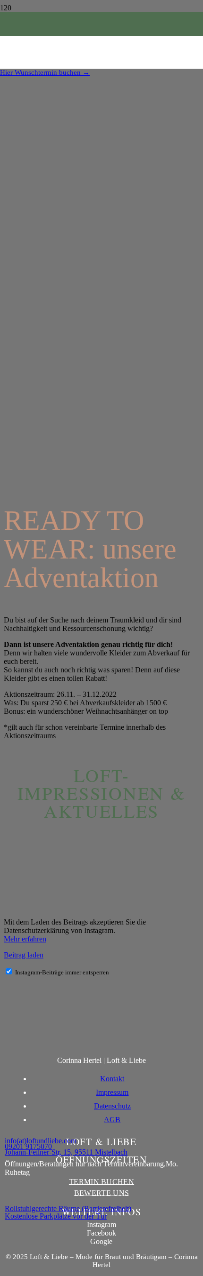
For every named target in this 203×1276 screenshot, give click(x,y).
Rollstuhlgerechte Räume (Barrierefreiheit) (68, 1208)
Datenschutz (112, 1106)
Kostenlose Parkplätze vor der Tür (56, 1216)
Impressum (112, 1092)
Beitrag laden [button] (23, 955)
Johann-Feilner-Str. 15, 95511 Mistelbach (66, 1152)
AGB (112, 1120)
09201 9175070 (28, 1146)
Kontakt (112, 1079)
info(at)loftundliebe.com (40, 1141)
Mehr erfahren (25, 939)
